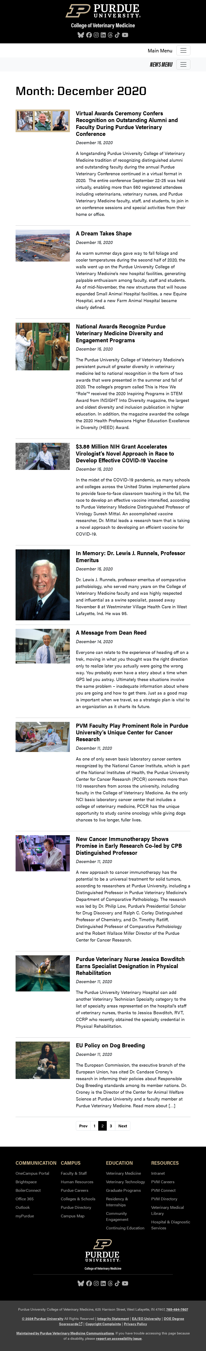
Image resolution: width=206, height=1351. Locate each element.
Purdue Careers (74, 1190)
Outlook (23, 1207)
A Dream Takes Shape (104, 233)
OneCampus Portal (32, 1173)
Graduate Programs (123, 1190)
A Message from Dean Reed (111, 632)
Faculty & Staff (74, 1173)
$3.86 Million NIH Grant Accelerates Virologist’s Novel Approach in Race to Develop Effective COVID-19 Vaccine (125, 453)
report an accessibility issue (119, 1338)
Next (122, 1126)
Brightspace (26, 1182)
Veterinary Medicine (123, 1173)
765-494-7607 (177, 1309)
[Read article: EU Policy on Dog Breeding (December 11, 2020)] (43, 1059)
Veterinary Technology (125, 1182)
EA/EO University (146, 1318)
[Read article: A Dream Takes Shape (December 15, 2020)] (43, 245)
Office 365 (25, 1199)
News (161, 64)
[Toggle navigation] (183, 50)
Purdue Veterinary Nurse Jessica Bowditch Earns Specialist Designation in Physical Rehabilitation (130, 966)
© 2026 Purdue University (42, 1318)
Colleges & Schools (78, 1199)
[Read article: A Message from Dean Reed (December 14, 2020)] (43, 645)
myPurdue (25, 1216)
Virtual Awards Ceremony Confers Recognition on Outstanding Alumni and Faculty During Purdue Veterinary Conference (127, 123)
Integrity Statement (113, 1318)
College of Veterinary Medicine (103, 25)
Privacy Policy (135, 1323)
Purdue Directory (76, 1207)
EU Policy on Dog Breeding (110, 1045)
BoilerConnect (28, 1190)
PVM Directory (164, 1199)
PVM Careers (163, 1182)
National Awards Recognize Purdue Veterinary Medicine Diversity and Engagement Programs (121, 333)
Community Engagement (117, 1216)
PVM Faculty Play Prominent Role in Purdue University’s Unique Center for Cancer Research (132, 732)
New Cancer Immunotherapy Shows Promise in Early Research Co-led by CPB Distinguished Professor (129, 845)
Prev (83, 1126)
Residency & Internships (117, 1202)
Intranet (158, 1173)
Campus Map (72, 1216)
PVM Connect (163, 1190)
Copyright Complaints (103, 1323)
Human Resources (77, 1182)
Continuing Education (125, 1228)
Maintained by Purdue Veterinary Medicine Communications (65, 1332)
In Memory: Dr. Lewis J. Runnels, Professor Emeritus (130, 556)
